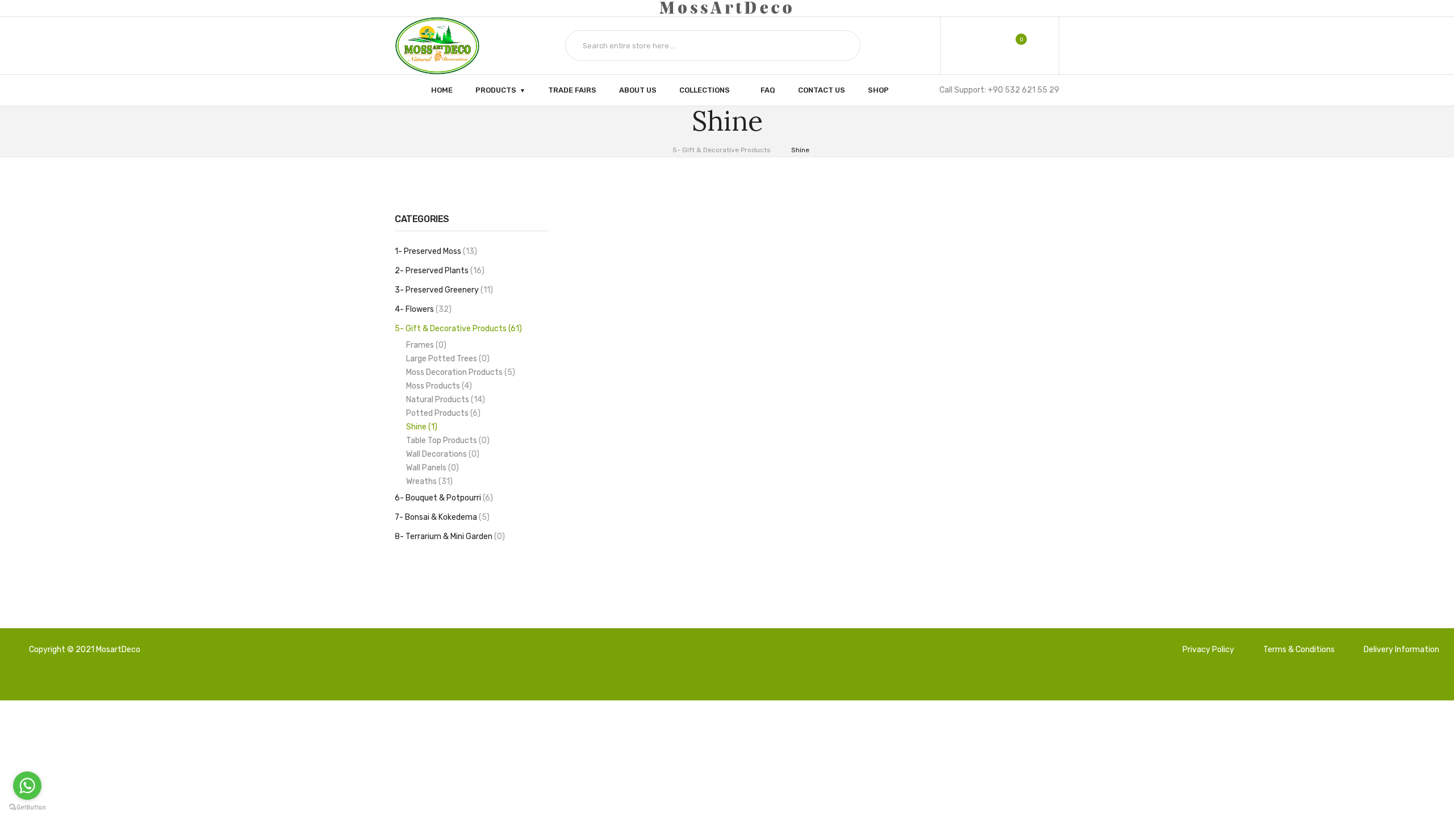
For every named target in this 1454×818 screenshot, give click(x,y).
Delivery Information (1401, 649)
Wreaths (428, 481)
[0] (1013, 45)
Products (495, 89)
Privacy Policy (1208, 649)
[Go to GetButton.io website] (27, 807)
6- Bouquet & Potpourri (442, 498)
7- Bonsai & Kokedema (441, 517)
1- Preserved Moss (434, 251)
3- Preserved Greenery (442, 290)
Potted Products (442, 413)
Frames (425, 345)
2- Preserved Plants (438, 271)
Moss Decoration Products (459, 372)
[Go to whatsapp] (27, 785)
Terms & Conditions (1299, 649)
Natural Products (444, 399)
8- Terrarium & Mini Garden (448, 536)
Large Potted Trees (446, 359)
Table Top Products (446, 440)
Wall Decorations (441, 454)
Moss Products (437, 386)
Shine (800, 150)
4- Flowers (422, 309)
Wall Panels (431, 468)
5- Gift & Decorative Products (721, 150)
